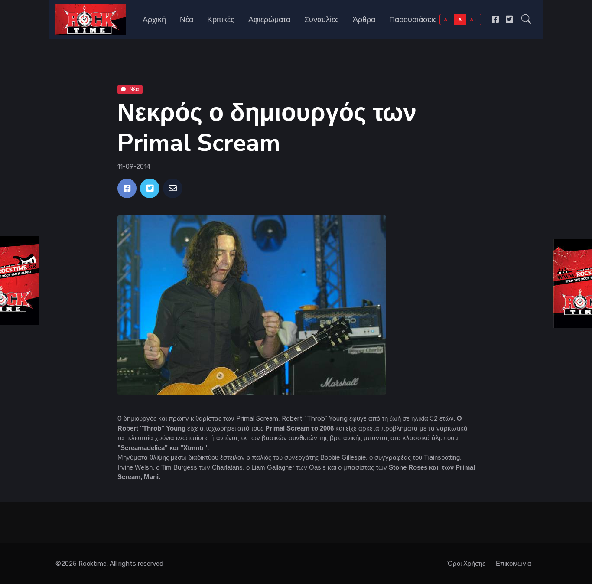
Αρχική (154, 19)
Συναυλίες (321, 19)
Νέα (186, 19)
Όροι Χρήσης (466, 564)
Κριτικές (220, 19)
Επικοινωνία (513, 564)
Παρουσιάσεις (413, 19)
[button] (526, 19)
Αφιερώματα (269, 19)
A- (447, 19)
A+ (473, 19)
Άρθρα (364, 19)
